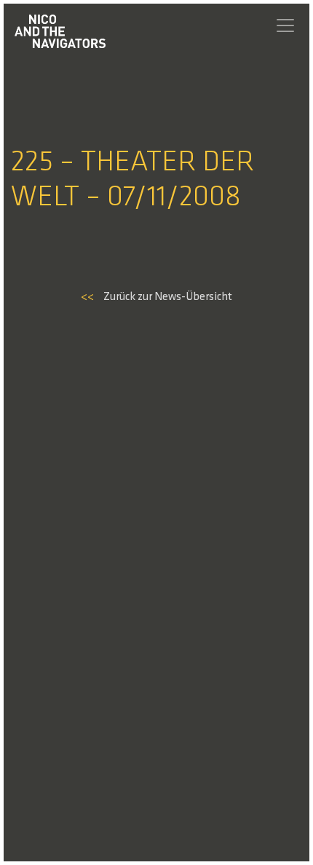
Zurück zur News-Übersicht (156, 297)
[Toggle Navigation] (285, 25)
